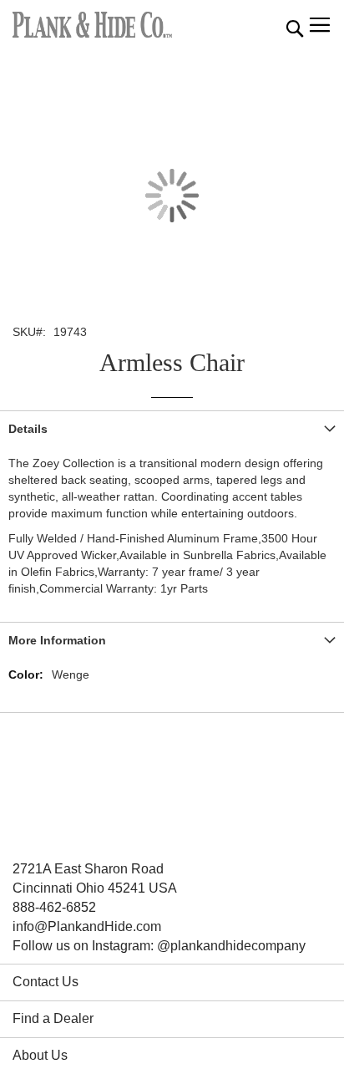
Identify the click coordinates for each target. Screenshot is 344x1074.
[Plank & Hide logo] (92, 25)
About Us (40, 1055)
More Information (57, 640)
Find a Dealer (53, 1018)
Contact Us (45, 982)
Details (28, 428)
